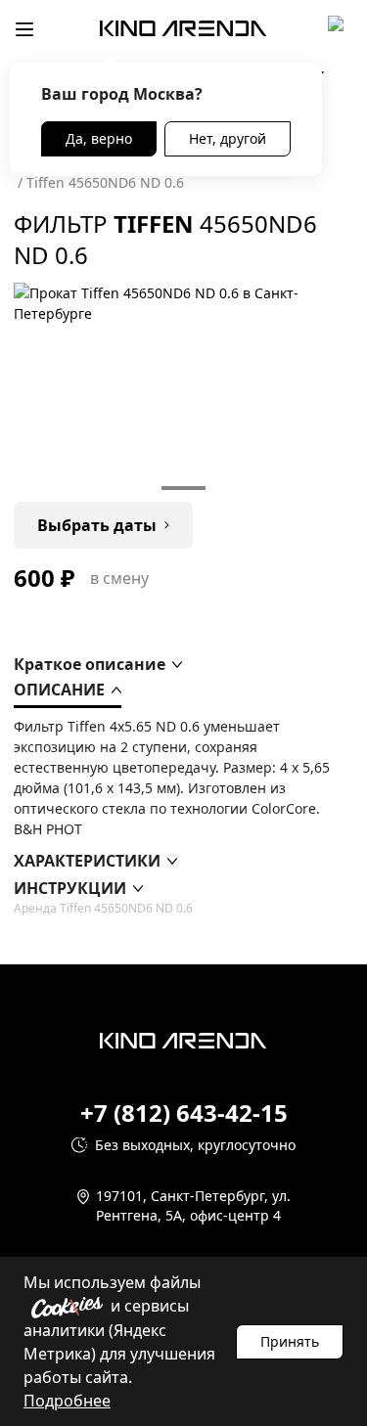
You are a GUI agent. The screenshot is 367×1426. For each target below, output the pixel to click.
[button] (98, 664)
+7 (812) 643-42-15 (184, 1113)
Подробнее (67, 1400)
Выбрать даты (97, 525)
